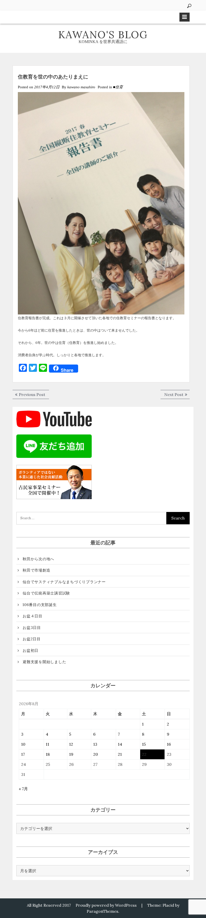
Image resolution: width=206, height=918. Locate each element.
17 (23, 754)
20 (95, 754)
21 (120, 754)
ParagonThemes (102, 911)
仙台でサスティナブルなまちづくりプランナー (64, 581)
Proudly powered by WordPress (106, 905)
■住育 (118, 87)
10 (23, 744)
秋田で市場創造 (36, 570)
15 (144, 744)
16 (169, 744)
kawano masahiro (81, 87)
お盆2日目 (32, 638)
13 (95, 744)
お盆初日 (30, 650)
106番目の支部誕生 (40, 604)
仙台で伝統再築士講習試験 (46, 593)
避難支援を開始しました (44, 661)
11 (47, 744)
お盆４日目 (32, 616)
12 (71, 744)
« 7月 (23, 788)
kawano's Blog (103, 34)
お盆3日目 (32, 627)
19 (71, 754)
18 (48, 754)
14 (120, 744)
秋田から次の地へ (38, 558)
